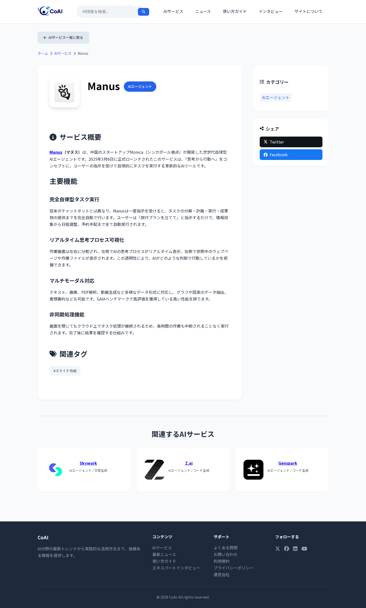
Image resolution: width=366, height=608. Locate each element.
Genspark (287, 463)
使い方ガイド (235, 11)
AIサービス (173, 11)
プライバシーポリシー (233, 568)
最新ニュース (164, 554)
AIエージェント (140, 86)
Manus (56, 152)
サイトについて (308, 11)
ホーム (43, 53)
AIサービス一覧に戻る (66, 37)
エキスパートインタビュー (176, 568)
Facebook (279, 154)
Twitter (277, 142)
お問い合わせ (226, 554)
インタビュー (271, 11)
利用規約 (222, 561)
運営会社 (222, 574)
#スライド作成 (65, 370)
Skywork (88, 463)
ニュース (203, 11)
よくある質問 (226, 548)
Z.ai (189, 463)
